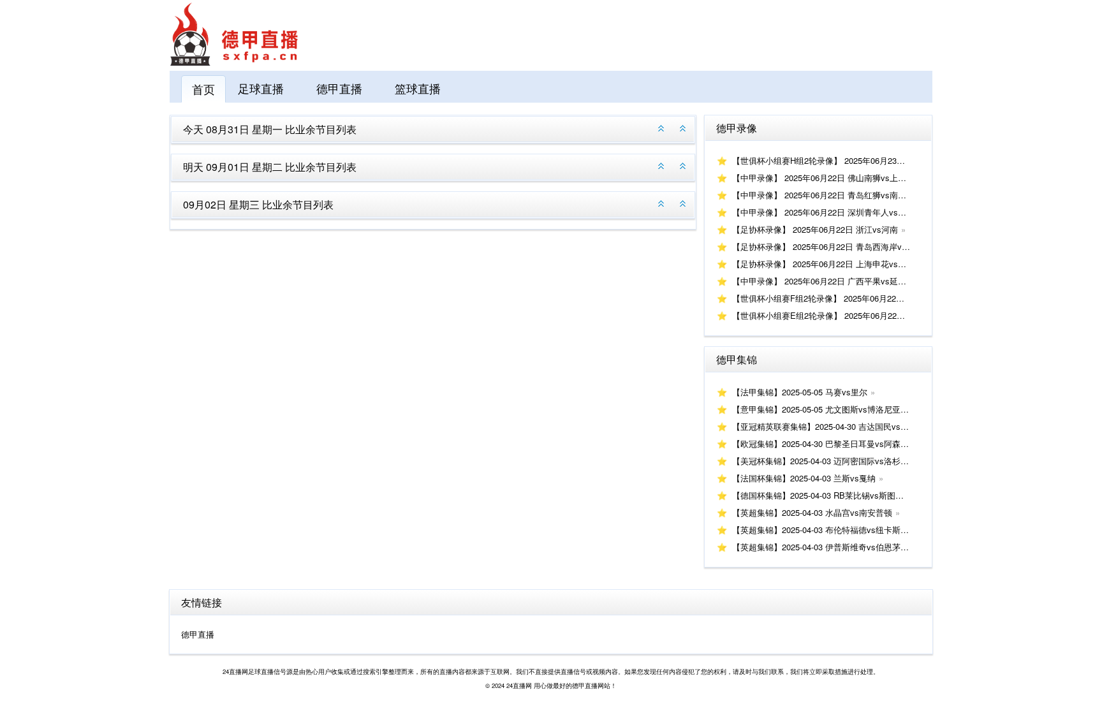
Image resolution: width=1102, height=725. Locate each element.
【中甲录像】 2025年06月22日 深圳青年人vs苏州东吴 (831, 212)
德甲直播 (339, 88)
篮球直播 (418, 88)
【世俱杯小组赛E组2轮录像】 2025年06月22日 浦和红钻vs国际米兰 (857, 315)
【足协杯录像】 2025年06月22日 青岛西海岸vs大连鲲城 (835, 246)
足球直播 (261, 88)
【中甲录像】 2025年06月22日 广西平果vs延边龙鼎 (827, 281)
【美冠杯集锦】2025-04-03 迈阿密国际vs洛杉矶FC (826, 461)
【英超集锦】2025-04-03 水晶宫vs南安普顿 (812, 512)
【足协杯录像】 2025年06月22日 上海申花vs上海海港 (831, 264)
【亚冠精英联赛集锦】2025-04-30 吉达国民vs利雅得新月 (837, 426)
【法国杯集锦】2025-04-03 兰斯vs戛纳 (804, 478)
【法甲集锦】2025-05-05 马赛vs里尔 (799, 392)
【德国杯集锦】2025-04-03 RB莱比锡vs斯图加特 (822, 495)
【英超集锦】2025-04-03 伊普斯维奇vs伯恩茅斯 (820, 547)
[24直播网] (234, 62)
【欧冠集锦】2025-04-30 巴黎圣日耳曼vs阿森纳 (820, 443)
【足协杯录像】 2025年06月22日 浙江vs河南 (815, 229)
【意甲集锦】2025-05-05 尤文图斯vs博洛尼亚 (816, 409)
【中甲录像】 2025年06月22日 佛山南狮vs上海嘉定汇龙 (835, 178)
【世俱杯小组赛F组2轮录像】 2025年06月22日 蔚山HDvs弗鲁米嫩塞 (858, 298)
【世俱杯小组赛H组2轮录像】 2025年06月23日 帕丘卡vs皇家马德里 (857, 160)
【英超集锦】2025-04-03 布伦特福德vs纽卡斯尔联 (824, 530)
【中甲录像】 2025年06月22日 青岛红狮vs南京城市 (827, 195)
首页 (203, 88)
